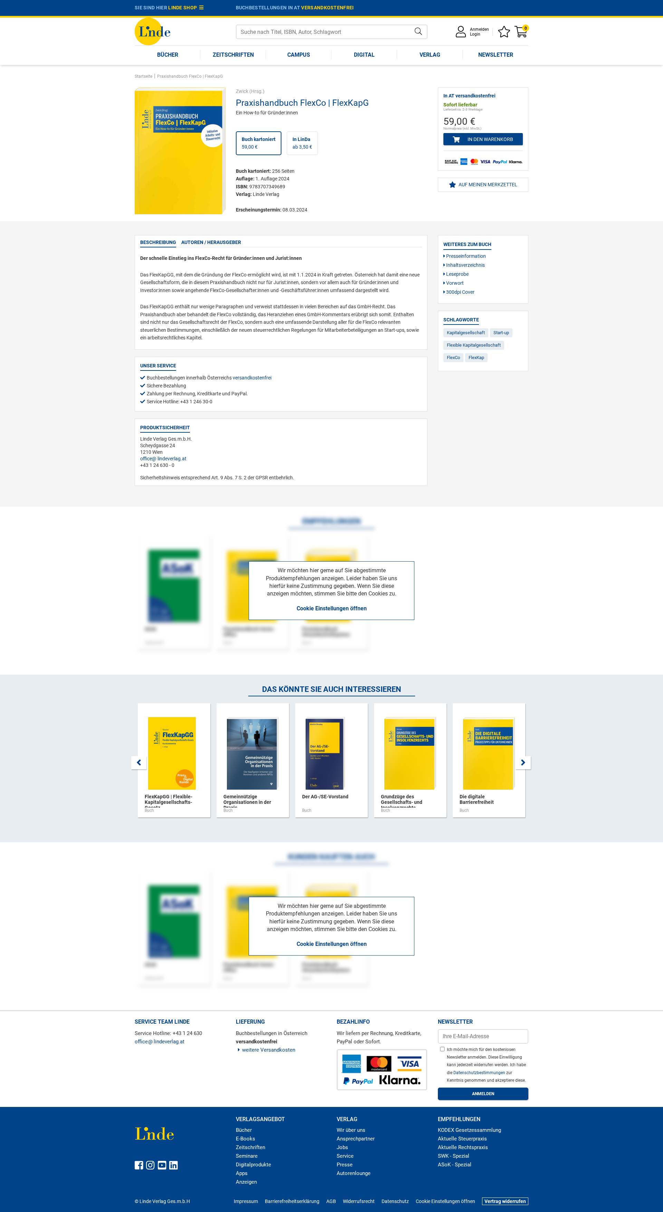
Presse (345, 1165)
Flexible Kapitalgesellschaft (474, 345)
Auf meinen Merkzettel (487, 184)
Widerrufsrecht (359, 1201)
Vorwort (454, 283)
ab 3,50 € (302, 143)
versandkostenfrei (327, 7)
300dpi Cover (459, 292)
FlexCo (453, 357)
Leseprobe (457, 274)
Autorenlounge (354, 1173)
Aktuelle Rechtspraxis (463, 1147)
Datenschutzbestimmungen (479, 1072)
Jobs (342, 1147)
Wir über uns (351, 1130)
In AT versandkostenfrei (469, 95)
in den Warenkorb (490, 139)
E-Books (245, 1139)
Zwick (242, 91)
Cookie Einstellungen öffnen (332, 608)
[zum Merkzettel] (505, 34)
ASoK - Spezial (454, 1165)
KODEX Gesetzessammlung (469, 1130)
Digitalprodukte (253, 1165)
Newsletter (495, 54)
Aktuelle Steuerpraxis (462, 1139)
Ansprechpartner (356, 1139)
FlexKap (476, 357)
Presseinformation (465, 256)
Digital (364, 54)
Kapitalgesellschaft (466, 332)
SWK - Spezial (453, 1156)
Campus (298, 54)
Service (345, 1156)
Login (475, 34)
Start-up (501, 332)
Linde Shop (183, 7)
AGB (331, 1201)
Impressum (246, 1201)
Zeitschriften (233, 54)
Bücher (167, 54)
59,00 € (259, 143)
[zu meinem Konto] (462, 34)
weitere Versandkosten (268, 1050)
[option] (174, 763)
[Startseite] (152, 31)
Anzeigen (246, 1182)
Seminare (247, 1156)
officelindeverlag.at (163, 458)
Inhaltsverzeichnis (465, 265)
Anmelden (479, 29)
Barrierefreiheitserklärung (292, 1201)
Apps (242, 1173)
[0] (521, 34)
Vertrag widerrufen (505, 1201)
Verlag (430, 54)
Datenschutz (395, 1201)
